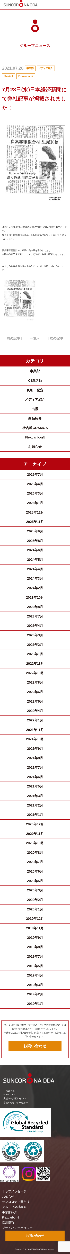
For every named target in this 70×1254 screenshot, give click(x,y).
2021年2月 (35, 805)
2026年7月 (35, 474)
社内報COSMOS (35, 428)
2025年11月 (35, 522)
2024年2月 (35, 588)
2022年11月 (35, 663)
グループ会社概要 (14, 1207)
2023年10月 (35, 597)
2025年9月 (35, 531)
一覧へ (35, 338)
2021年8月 (35, 758)
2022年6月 (35, 692)
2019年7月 (35, 956)
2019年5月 (35, 966)
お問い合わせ (35, 1046)
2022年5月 (35, 701)
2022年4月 (35, 711)
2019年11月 (35, 928)
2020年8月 (35, 852)
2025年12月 (35, 512)
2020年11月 (35, 834)
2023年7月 (35, 616)
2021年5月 (35, 786)
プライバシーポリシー (17, 1228)
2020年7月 (35, 862)
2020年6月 (35, 871)
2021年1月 (35, 815)
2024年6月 (35, 550)
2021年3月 (35, 796)
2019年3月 (35, 985)
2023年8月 (35, 607)
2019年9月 (35, 937)
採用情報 (8, 1222)
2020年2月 (35, 900)
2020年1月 (35, 909)
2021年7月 (35, 767)
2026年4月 (35, 484)
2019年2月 (35, 994)
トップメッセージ (14, 1191)
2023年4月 (35, 626)
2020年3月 (35, 890)
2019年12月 (35, 918)
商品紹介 (8, 76)
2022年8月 (35, 682)
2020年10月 (35, 843)
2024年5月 (35, 559)
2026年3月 (35, 493)
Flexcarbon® (25, 76)
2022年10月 (35, 673)
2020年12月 (35, 824)
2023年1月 (35, 654)
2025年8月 (35, 541)
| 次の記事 (55, 338)
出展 (35, 409)
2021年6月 (35, 777)
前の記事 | (14, 338)
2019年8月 (35, 947)
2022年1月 (35, 720)
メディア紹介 (46, 68)
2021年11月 (35, 730)
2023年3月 (35, 635)
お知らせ (35, 447)
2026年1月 (35, 503)
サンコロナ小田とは (16, 1201)
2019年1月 (35, 1004)
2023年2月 (35, 645)
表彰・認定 (35, 390)
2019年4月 (35, 975)
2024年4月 (35, 569)
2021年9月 (35, 748)
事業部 (30, 68)
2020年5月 (35, 881)
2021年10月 (35, 739)
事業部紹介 (9, 1212)
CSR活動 (35, 380)
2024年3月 (35, 578)
